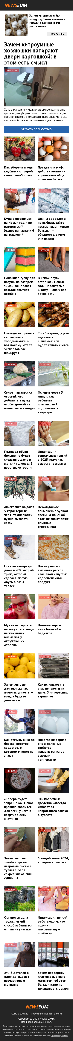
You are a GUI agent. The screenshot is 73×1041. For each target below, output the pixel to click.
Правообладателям (59, 1035)
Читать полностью (36, 129)
